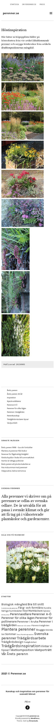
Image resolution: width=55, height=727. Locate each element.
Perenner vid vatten (24, 626)
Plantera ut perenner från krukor (14, 451)
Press (42, 4)
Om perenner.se (29, 4)
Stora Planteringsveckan (25, 634)
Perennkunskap (13, 416)
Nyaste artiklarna (14, 401)
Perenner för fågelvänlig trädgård (14, 454)
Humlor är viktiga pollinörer (12, 461)
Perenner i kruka (27, 621)
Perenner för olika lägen (16, 408)
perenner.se (11, 13)
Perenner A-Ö (12, 405)
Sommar (10, 634)
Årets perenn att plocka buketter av (15, 464)
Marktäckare (35, 610)
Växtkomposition (22, 650)
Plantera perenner (18, 629)
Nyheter (46, 611)
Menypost (27, 709)
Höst (25, 610)
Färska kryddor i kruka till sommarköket (17, 458)
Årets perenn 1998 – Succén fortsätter (16, 447)
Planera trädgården (40, 625)
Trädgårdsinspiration (20, 646)
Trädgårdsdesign (12, 642)
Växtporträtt (12, 423)
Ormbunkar (5, 615)
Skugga (40, 629)
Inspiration (11, 398)
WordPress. (35, 718)
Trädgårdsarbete (31, 638)
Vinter (45, 646)
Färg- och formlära (30, 607)
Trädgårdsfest (30, 642)
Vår (3, 654)
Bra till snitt (36, 604)
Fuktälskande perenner (9, 608)
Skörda (49, 630)
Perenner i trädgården (15, 412)
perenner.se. (34, 716)
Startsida (14, 4)
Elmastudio (33, 721)
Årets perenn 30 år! (14, 394)
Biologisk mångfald (14, 604)
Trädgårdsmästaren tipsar (17, 419)
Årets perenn (12, 390)
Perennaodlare (20, 614)
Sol (3, 634)
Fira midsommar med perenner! (14, 467)
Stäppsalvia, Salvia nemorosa (13, 471)
